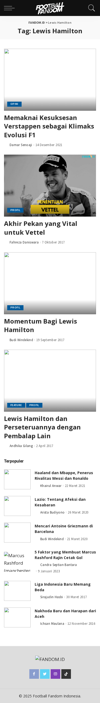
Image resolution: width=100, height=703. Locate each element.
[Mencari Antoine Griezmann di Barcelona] (17, 533)
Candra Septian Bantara (58, 564)
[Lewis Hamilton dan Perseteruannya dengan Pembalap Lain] (50, 381)
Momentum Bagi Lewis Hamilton (40, 325)
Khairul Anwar (51, 485)
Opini (14, 104)
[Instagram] (55, 674)
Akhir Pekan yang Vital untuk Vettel (40, 227)
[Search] (90, 8)
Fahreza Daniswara (24, 242)
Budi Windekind (21, 340)
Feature (16, 405)
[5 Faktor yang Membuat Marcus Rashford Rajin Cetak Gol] (17, 562)
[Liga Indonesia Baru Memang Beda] (17, 591)
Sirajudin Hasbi (51, 597)
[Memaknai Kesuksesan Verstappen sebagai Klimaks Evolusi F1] (50, 80)
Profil (15, 210)
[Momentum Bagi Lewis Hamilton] (50, 283)
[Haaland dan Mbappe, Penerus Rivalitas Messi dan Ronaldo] (17, 479)
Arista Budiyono (52, 512)
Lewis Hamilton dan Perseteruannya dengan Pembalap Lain (42, 427)
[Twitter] (45, 674)
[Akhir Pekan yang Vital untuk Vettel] (50, 186)
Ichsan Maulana (52, 623)
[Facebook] (34, 674)
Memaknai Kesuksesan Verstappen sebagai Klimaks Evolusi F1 (49, 126)
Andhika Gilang (21, 446)
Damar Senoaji (21, 145)
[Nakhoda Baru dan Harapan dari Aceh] (17, 617)
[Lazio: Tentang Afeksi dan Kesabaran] (17, 506)
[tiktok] (66, 674)
